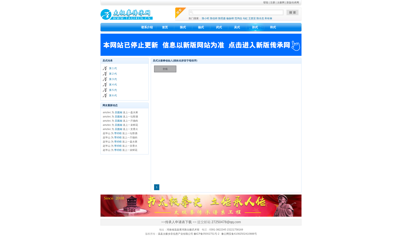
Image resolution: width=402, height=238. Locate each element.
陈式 (183, 27)
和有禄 (268, 18)
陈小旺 (205, 18)
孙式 (255, 27)
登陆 (265, 2)
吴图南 (118, 112)
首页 (165, 27)
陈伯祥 (214, 18)
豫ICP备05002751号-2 (206, 233)
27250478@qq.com (226, 222)
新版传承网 (292, 2)
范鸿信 (238, 18)
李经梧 (118, 133)
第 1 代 (113, 68)
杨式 (201, 27)
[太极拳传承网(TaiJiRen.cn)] (132, 14)
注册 (272, 2)
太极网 (281, 2)
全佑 (165, 68)
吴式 (237, 27)
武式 (219, 27)
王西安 (252, 18)
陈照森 (222, 18)
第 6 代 (113, 95)
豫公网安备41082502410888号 (239, 233)
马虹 (245, 18)
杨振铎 (230, 18)
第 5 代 (113, 90)
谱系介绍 (147, 27)
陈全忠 (260, 18)
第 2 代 (113, 73)
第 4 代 (113, 84)
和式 (273, 27)
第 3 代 (113, 79)
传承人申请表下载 (178, 222)
